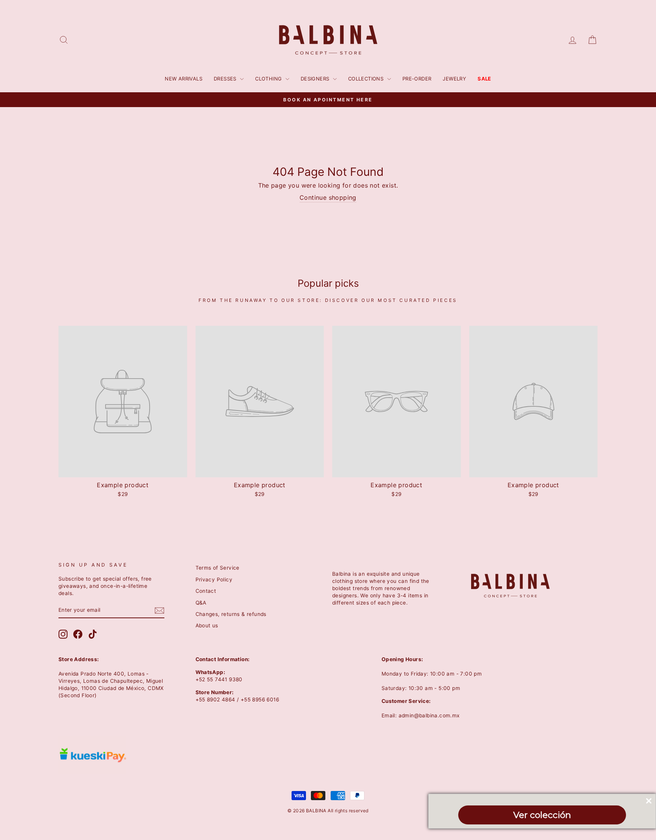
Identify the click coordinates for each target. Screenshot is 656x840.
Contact (206, 591)
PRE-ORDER (417, 79)
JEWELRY (454, 79)
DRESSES (226, 79)
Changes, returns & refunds (231, 614)
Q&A (201, 603)
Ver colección (542, 815)
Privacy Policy (214, 579)
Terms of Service (218, 568)
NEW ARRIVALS (183, 79)
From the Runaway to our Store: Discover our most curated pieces (328, 300)
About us (207, 625)
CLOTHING (269, 79)
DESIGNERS (316, 79)
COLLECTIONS (366, 79)
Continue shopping (328, 197)
